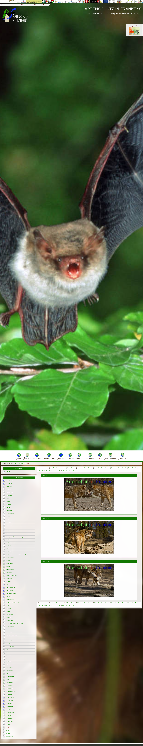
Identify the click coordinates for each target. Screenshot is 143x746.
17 (91, 468)
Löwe (7, 605)
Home (19, 458)
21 (105, 468)
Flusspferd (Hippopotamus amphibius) (16, 537)
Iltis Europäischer (10, 587)
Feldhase (8, 528)
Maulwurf (8, 617)
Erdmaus (8, 522)
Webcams (122, 458)
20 (101, 468)
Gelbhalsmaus (10, 557)
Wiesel (8, 709)
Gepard (8, 560)
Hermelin (8, 581)
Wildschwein (9, 721)
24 (115, 468)
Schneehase (9, 667)
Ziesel (8, 733)
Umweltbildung (110, 458)
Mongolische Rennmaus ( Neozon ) (15, 623)
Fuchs (8, 542)
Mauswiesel (9, 620)
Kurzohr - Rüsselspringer (13, 602)
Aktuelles (37, 458)
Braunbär (8, 504)
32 (42, 470)
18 (94, 468)
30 (135, 468)
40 (69, 470)
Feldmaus (9, 531)
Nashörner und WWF (12, 635)
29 (132, 468)
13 (78, 468)
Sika (7, 679)
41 (73, 470)
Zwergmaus (9, 736)
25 (118, 468)
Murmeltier (9, 632)
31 (39, 470)
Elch (7, 519)
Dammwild (9, 510)
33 (46, 470)
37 (59, 470)
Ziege (7, 730)
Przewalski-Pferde (11, 647)
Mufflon (8, 629)
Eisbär (8, 516)
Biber (7, 498)
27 (125, 468)
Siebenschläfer (10, 676)
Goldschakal (9, 563)
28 (128, 468)
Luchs (8, 611)
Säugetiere (21, 463)
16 (88, 468)
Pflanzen (70, 458)
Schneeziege (9, 670)
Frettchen (9, 540)
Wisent (8, 724)
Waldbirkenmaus (10, 691)
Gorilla (8, 566)
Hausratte (9, 578)
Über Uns (27, 458)
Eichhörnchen (10, 513)
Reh (7, 652)
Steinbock (9, 685)
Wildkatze (9, 715)
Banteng (8, 489)
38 (63, 470)
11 (71, 468)
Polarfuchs (9, 644)
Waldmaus (9, 694)
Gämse (8, 548)
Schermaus (9, 664)
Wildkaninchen (10, 712)
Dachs (8, 507)
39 (66, 470)
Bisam (8, 501)
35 (52, 470)
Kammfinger (9, 590)
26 (122, 468)
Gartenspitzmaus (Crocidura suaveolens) (17, 554)
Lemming (8, 608)
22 (108, 468)
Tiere (100, 458)
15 (84, 468)
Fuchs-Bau (9, 545)
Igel (7, 584)
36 (56, 470)
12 (74, 468)
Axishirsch (9, 486)
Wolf (28, 463)
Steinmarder (9, 688)
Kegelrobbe (9, 596)
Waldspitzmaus (10, 697)
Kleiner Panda (10, 599)
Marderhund (9, 614)
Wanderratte (9, 700)
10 (67, 468)
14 (81, 468)
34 (49, 470)
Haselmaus (9, 572)
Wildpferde (9, 718)
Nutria (8, 638)
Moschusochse (10, 626)
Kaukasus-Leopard (11, 593)
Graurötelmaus (10, 569)
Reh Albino (9, 655)
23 (111, 468)
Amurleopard (9, 480)
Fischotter (9, 534)
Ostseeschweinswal (11, 641)
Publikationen (90, 458)
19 (98, 468)
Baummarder (9, 492)
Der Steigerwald (49, 458)
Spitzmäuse (9, 682)
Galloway (8, 551)
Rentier (8, 658)
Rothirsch (8, 661)
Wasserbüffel (9, 706)
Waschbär (9, 703)
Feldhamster (9, 525)
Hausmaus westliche (11, 575)
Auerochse (9, 483)
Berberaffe (9, 495)
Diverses (61, 458)
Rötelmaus (9, 650)
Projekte (79, 458)
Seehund (8, 673)
